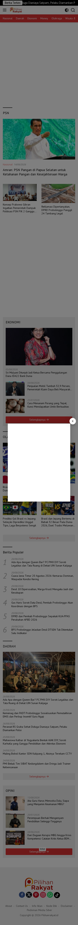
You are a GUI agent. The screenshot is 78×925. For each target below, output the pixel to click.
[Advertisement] (39, 463)
